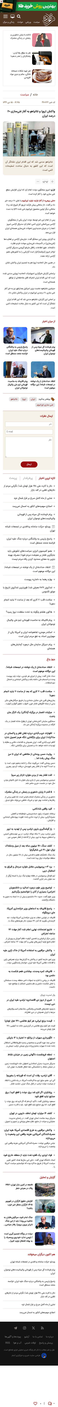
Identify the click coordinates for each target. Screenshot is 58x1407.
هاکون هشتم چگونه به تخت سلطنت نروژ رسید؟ (29, 612)
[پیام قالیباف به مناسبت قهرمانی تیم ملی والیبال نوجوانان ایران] (15, 369)
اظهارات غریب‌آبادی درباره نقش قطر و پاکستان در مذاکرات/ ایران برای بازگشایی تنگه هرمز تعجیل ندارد (29, 735)
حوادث (20, 22)
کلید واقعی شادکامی (42, 809)
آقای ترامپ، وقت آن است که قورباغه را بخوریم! (29, 1076)
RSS (7, 1343)
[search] (19, 16)
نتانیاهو (14, 399)
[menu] (5, 16)
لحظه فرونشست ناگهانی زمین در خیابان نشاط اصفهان (31, 1057)
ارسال (29, 464)
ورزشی (28, 22)
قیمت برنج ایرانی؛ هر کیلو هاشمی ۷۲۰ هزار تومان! (28, 1021)
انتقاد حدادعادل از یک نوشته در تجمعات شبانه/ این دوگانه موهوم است (42, 385)
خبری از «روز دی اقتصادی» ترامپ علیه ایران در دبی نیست (31, 1002)
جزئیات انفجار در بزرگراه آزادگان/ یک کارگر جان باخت (31, 714)
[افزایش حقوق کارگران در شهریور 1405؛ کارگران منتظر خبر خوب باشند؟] (45, 1206)
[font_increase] (52, 181)
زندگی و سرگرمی (8, 22)
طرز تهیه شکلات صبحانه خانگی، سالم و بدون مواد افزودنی (20, 74)
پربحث (13, 478)
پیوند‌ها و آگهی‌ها (13, 1337)
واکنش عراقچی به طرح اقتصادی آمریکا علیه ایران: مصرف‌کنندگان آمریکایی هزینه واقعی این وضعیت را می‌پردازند (29, 1134)
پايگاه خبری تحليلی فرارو (23, 1350)
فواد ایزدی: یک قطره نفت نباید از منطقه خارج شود (27, 1155)
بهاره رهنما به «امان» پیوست (38, 580)
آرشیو (26, 1337)
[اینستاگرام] (24, 1328)
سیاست (36, 22)
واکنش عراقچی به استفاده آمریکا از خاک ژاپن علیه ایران (29, 953)
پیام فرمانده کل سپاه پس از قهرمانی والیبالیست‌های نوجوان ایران (43, 350)
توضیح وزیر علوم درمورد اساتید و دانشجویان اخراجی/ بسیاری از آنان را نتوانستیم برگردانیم (32, 890)
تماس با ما (38, 1337)
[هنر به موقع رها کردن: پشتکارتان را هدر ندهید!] (42, 58)
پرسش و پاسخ (46, 1343)
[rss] (42, 1328)
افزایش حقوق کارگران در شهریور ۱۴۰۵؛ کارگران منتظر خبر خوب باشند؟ (19, 1204)
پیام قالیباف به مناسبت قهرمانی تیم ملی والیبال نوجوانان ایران (18, 385)
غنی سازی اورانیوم (45, 405)
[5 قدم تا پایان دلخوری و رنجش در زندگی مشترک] (42, 40)
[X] (33, 1328)
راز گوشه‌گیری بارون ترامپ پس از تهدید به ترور (29, 829)
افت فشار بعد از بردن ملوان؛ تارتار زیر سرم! (31, 775)
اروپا (24, 399)
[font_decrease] (38, 181)
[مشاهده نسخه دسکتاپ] (12, 16)
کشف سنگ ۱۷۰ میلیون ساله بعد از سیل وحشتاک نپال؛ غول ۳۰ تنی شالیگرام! (30, 848)
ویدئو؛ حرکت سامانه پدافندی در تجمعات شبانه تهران (32, 1262)
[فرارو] (48, 19)
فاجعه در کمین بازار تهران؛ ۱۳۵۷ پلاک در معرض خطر (19, 1186)
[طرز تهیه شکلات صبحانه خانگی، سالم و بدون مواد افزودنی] (42, 76)
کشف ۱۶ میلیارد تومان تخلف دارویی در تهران (31, 1113)
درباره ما (50, 1337)
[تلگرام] (15, 1328)
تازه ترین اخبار (47, 478)
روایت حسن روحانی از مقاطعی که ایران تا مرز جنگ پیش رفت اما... (31, 756)
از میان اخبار (48, 321)
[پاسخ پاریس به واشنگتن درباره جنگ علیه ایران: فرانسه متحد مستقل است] (15, 335)
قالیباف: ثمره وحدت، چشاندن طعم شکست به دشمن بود (31, 973)
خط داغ (51, 660)
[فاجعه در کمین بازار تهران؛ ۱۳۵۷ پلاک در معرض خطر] (45, 1189)
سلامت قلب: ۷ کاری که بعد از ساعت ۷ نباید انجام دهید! (29, 694)
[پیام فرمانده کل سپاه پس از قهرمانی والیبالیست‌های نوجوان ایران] (42, 335)
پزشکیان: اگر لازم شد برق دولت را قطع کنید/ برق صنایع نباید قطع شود (30, 1094)
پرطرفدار (28, 478)
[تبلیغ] (29, 6)
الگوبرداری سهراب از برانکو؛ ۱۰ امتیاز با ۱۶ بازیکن (29, 1038)
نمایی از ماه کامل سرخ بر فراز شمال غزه (33, 498)
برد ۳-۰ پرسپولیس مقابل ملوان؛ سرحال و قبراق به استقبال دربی (29, 869)
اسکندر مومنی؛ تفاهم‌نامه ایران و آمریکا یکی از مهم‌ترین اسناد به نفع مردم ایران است (31, 634)
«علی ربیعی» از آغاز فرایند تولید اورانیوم (38, 200)
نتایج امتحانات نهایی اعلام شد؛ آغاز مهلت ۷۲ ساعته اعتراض (31, 932)
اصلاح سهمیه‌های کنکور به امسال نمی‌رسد (32, 506)
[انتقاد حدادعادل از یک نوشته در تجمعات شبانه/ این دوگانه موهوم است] (42, 369)
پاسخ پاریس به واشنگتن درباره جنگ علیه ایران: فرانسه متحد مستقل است (17, 350)
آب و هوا (17, 1343)
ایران (33, 399)
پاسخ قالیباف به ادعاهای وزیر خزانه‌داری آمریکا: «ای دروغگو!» (31, 911)
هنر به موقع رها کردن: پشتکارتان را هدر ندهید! (21, 54)
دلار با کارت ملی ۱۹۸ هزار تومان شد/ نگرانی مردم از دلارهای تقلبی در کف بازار (30, 1294)
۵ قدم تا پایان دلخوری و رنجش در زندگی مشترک (20, 36)
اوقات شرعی (30, 1343)
